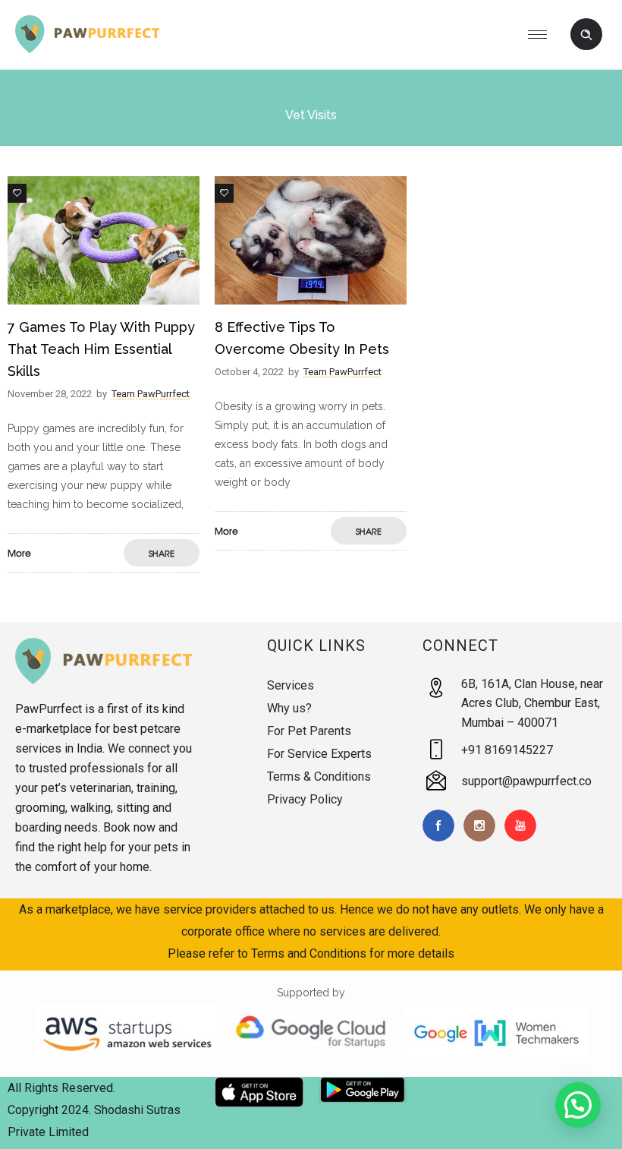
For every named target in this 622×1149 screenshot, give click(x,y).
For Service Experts (319, 754)
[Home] (87, 49)
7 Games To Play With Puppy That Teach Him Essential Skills (101, 349)
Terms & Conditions (319, 776)
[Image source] (103, 661)
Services (290, 685)
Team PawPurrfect (151, 393)
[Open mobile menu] (543, 34)
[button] (578, 1105)
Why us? (289, 708)
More (19, 553)
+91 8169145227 (507, 750)
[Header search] (586, 35)
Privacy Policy (305, 799)
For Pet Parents (309, 731)
